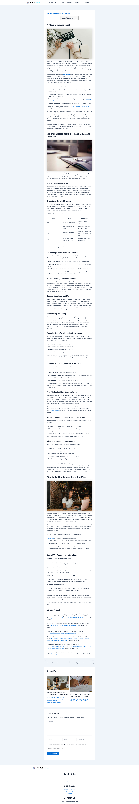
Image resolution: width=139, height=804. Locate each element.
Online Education (60, 697)
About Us (69, 781)
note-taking (66, 74)
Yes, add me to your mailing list (55, 748)
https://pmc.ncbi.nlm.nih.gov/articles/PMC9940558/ (64, 625)
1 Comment (73, 699)
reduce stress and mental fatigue (80, 106)
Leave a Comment (51, 697)
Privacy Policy (69, 791)
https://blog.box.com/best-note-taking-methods (63, 654)
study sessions (55, 410)
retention (53, 101)
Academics (49, 699)
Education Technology (57, 699)
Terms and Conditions (69, 789)
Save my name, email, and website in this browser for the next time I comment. (67, 744)
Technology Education (52, 700)
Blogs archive (69, 780)
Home (69, 778)
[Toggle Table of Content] (75, 18)
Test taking (79, 699)
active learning (62, 282)
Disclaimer (69, 793)
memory (88, 99)
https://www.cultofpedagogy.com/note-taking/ (63, 633)
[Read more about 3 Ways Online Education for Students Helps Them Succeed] (58, 683)
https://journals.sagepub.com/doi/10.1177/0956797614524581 (67, 618)
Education (72, 700)
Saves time (51, 538)
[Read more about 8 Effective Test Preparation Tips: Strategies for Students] (81, 683)
